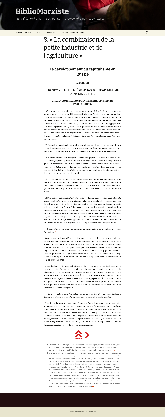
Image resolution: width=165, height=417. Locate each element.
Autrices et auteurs (23, 32)
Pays (38, 32)
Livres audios (51, 32)
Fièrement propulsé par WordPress (82, 412)
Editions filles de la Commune (73, 32)
